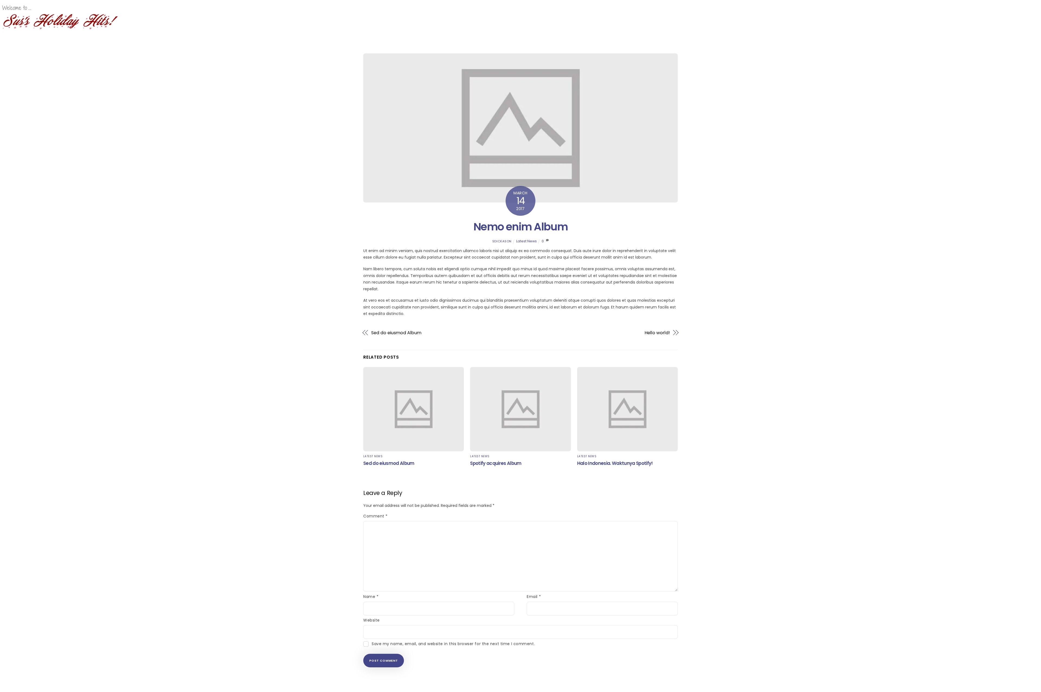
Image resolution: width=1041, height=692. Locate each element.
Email (534, 596)
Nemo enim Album (520, 226)
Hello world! (657, 333)
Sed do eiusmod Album (396, 333)
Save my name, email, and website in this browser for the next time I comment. (453, 643)
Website (371, 620)
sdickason (502, 241)
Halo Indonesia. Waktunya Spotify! (615, 463)
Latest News (526, 241)
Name (370, 596)
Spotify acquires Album (495, 463)
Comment (375, 516)
